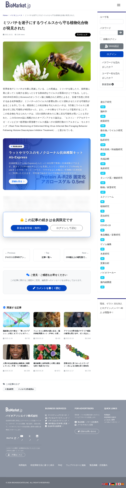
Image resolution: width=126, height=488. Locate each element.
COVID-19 (105, 225)
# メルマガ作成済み (26, 389)
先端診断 (104, 159)
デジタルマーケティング (57, 418)
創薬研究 (104, 121)
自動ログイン (110, 39)
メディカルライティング (57, 421)
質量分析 (104, 263)
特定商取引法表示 (110, 417)
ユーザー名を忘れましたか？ (111, 75)
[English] (103, 484)
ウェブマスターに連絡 (76, 465)
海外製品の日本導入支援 (57, 423)
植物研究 (104, 206)
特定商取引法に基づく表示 (42, 465)
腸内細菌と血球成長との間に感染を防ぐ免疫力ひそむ (46, 364)
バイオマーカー (108, 272)
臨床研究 (104, 140)
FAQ (60, 465)
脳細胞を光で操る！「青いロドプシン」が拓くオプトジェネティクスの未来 (16, 333)
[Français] (109, 484)
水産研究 (104, 253)
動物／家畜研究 (108, 187)
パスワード (105, 28)
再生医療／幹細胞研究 (111, 149)
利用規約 (107, 415)
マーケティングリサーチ (57, 415)
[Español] (122, 484)
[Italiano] (116, 484)
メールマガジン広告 (85, 425)
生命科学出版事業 (54, 426)
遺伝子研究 (105, 102)
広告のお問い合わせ (88, 431)
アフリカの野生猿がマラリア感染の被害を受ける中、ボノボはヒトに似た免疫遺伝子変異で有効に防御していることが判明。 (77, 335)
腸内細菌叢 (105, 282)
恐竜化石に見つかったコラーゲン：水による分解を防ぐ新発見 (76, 364)
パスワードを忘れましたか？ (111, 64)
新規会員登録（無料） (29, 228)
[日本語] (119, 484)
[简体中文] (106, 484)
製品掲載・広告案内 (98, 465)
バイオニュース (16, 15)
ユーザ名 (104, 17)
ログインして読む (66, 228)
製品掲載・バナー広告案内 (88, 422)
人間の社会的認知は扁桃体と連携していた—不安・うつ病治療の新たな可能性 (16, 366)
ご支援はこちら (16, 455)
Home (5, 15)
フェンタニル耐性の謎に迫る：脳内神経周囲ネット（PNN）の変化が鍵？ (46, 333)
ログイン (112, 54)
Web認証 (113, 46)
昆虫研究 (104, 216)
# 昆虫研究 (9, 389)
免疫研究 (104, 168)
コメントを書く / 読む (48, 288)
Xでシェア (83, 35)
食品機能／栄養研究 (110, 235)
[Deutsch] (113, 484)
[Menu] (118, 5)
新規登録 (106, 84)
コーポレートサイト (111, 422)
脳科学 (103, 111)
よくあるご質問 (109, 420)
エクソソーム (107, 197)
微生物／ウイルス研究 (111, 130)
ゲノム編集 (105, 244)
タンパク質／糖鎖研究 (111, 178)
